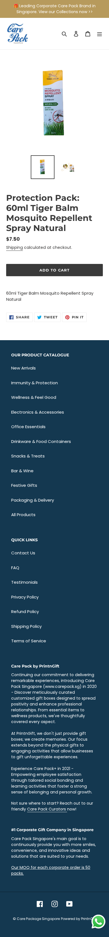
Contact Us (23, 553)
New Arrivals (23, 368)
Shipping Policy (26, 626)
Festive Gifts (24, 485)
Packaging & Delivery (32, 500)
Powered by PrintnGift (78, 918)
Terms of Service (28, 641)
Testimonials (24, 582)
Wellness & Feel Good (33, 397)
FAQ (15, 568)
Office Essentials (28, 427)
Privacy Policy (25, 597)
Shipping (14, 247)
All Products (23, 515)
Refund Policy (25, 611)
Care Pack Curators (47, 809)
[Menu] (99, 34)
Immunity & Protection (34, 383)
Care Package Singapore (38, 918)
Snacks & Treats (28, 456)
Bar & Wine (22, 471)
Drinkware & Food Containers (41, 441)
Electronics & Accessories (37, 412)
